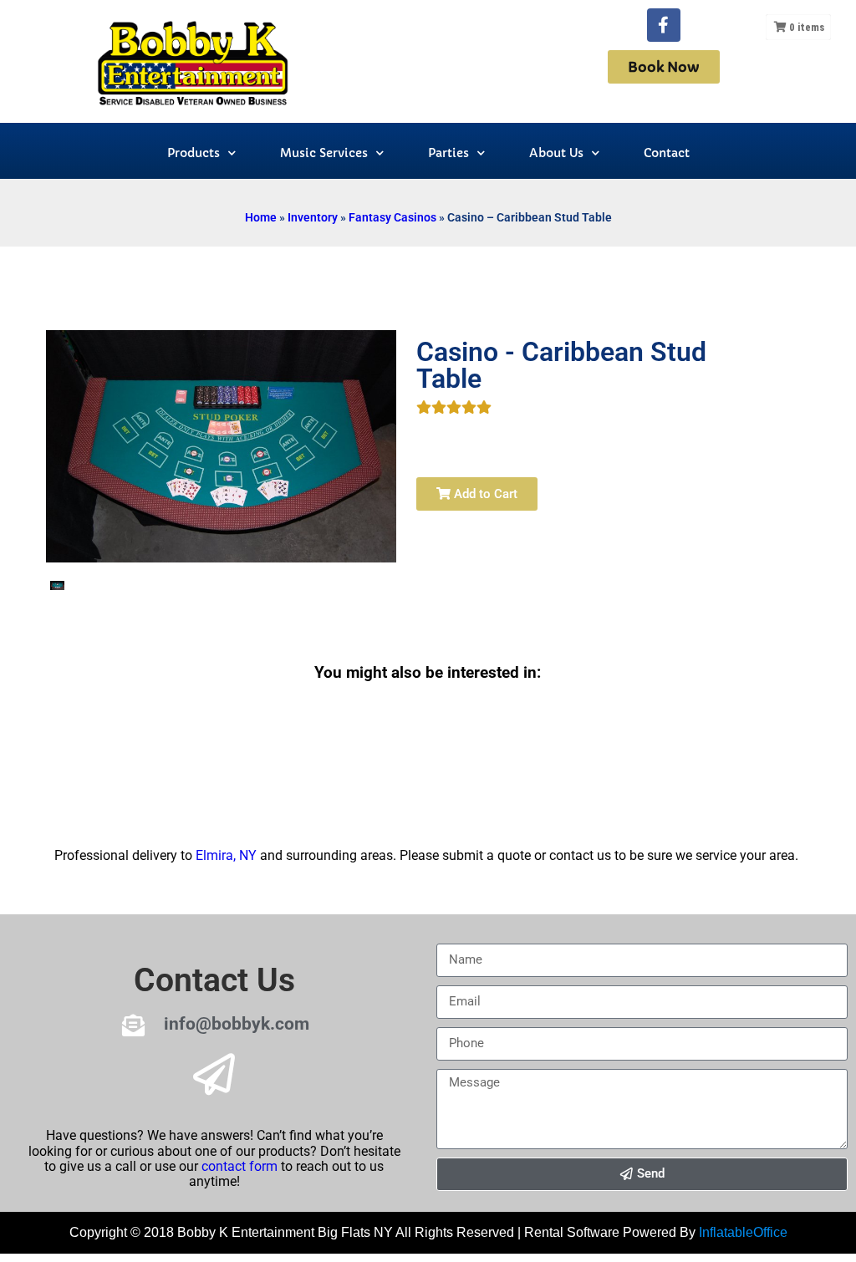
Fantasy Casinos (392, 217)
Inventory (313, 217)
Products (193, 152)
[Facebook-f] (663, 25)
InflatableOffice (743, 1232)
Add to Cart (484, 493)
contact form (239, 1166)
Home (261, 217)
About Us (556, 152)
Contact (667, 152)
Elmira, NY (226, 855)
